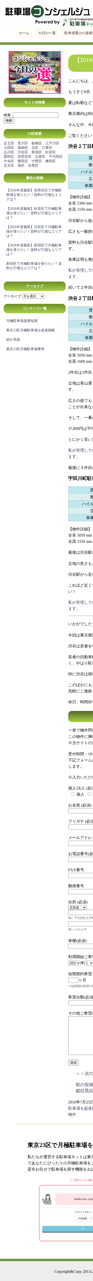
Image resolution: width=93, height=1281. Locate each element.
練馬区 (50, 161)
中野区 (36, 161)
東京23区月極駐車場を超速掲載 (30, 330)
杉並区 (50, 152)
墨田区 (9, 156)
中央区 (9, 161)
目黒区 (33, 165)
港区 (21, 165)
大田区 (9, 148)
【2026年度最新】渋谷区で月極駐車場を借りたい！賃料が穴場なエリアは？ (34, 231)
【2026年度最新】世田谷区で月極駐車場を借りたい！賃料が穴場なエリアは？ (34, 194)
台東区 (40, 156)
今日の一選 (47, 33)
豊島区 (23, 161)
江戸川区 (52, 143)
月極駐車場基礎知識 (21, 321)
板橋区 (36, 143)
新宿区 (36, 152)
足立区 (9, 143)
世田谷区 (24, 156)
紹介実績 (13, 339)
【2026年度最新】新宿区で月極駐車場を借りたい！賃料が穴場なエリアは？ (34, 249)
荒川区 (23, 143)
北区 (34, 148)
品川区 (9, 152)
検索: (8, 115)
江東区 (47, 148)
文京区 (9, 165)
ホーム (24, 33)
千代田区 (56, 156)
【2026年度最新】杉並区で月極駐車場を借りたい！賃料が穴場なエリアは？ (34, 213)
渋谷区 (23, 152)
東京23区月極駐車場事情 (25, 349)
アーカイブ (12, 296)
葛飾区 (23, 148)
